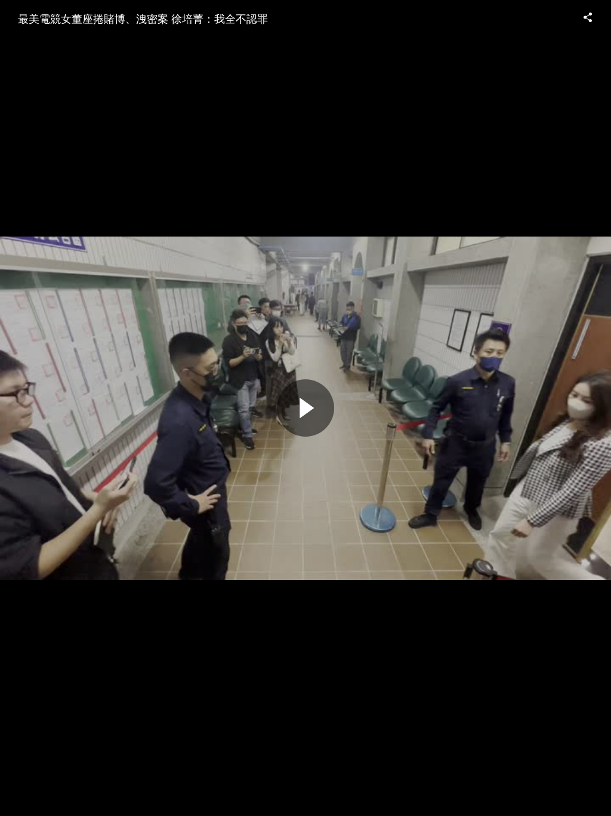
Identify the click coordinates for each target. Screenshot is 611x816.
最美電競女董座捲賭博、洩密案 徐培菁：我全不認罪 (143, 18)
